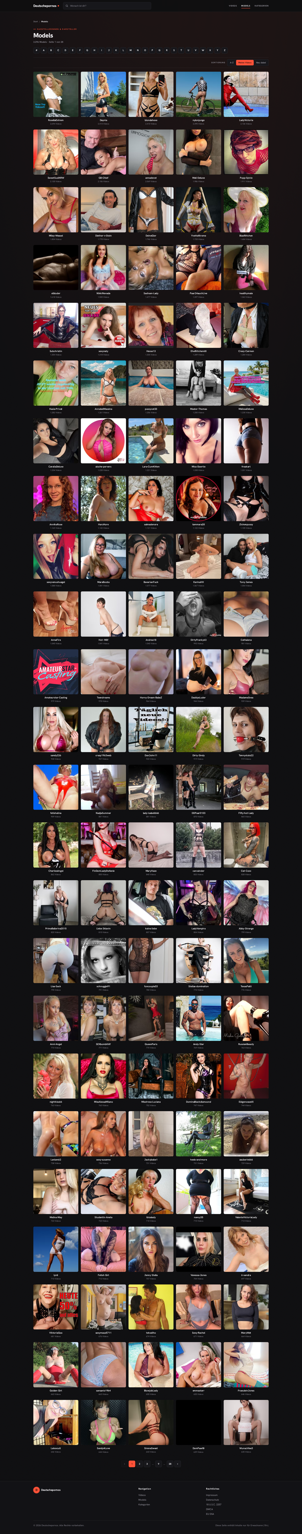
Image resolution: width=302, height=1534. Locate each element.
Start (35, 21)
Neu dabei (261, 62)
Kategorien (262, 5)
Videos (233, 5)
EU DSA (210, 1514)
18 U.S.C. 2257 (213, 1504)
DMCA (209, 1509)
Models (245, 5)
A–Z (232, 62)
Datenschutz (212, 1499)
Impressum (212, 1495)
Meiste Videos (245, 62)
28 (170, 1463)
